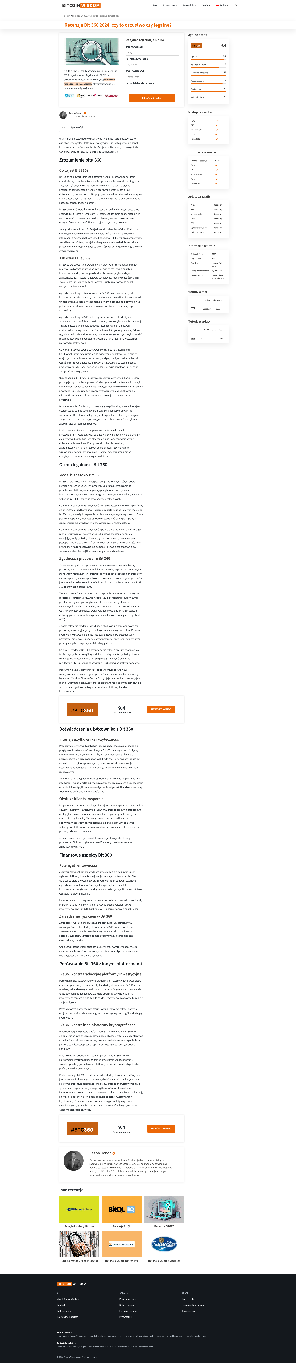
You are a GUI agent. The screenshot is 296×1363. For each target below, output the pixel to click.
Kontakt (61, 1305)
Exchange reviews (128, 1311)
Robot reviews (126, 1305)
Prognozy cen (169, 5)
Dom (155, 5)
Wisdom (72, 1284)
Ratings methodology (67, 1317)
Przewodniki (188, 5)
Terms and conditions (193, 1305)
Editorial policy (64, 1311)
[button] (235, 6)
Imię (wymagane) (134, 47)
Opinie (205, 5)
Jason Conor (100, 1153)
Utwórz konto (151, 98)
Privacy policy (188, 1299)
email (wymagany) (135, 71)
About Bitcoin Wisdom (68, 1299)
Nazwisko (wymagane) (137, 59)
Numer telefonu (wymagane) (140, 83)
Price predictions (127, 1299)
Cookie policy (188, 1311)
